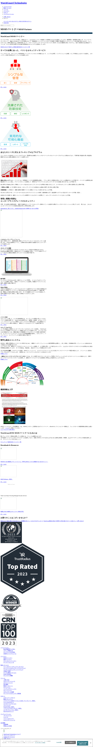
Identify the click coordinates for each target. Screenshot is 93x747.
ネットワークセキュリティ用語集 (12, 693)
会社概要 (3, 723)
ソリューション (7, 6)
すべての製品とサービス (9, 672)
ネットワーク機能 (8, 675)
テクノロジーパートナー (9, 661)
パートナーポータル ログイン (11, 21)
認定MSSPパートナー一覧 (23, 47)
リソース (5, 9)
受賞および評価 (7, 726)
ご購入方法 (6, 679)
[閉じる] (90, 742)
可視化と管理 (6, 671)
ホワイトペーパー (8, 682)
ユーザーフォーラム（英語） (11, 710)
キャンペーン (6, 687)
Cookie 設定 (58, 742)
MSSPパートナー (7, 658)
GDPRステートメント (9, 737)
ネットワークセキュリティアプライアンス (14, 668)
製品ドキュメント (8, 699)
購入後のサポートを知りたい (68, 521)
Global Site (6, 22)
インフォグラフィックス (9, 689)
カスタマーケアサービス (9, 703)
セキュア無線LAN (8, 650)
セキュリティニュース (9, 681)
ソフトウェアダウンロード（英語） (12, 708)
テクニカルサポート (8, 702)
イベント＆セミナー (8, 718)
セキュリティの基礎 (8, 692)
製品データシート (8, 686)
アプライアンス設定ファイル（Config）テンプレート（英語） (19, 700)
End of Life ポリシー (8, 711)
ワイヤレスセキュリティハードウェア (13, 669)
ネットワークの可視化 (9, 652)
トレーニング (6, 705)
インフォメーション (8, 14)
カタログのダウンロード (37, 521)
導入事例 (5, 684)
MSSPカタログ (4, 47)
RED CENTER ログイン (25, 21)
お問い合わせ (6, 16)
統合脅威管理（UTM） (9, 649)
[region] (46, 743)
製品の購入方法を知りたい (14, 521)
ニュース (5, 717)
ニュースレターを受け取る (8, 429)
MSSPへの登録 (12, 47)
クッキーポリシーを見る (40, 742)
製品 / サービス (7, 8)
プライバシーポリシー (9, 735)
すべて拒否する (70, 742)
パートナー (6, 11)
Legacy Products (7, 674)
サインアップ (4, 442)
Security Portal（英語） (9, 706)
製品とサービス (5, 665)
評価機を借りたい (25, 521)
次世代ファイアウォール (9, 653)
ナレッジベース (7, 690)
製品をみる (3, 521)
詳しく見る (3, 245)
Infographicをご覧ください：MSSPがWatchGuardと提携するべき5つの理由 (20, 208)
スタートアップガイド (9, 697)
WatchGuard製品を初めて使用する (52, 521)
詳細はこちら (4, 353)
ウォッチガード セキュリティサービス (13, 666)
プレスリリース (7, 715)
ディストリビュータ (8, 662)
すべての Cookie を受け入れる (82, 743)
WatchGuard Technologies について (12, 734)
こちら (7, 428)
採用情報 (5, 724)
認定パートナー (7, 659)
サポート (5, 12)
